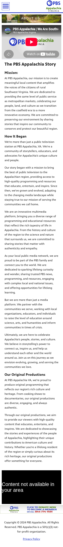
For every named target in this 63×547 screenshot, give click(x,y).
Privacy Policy (31, 539)
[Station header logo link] (53, 6)
